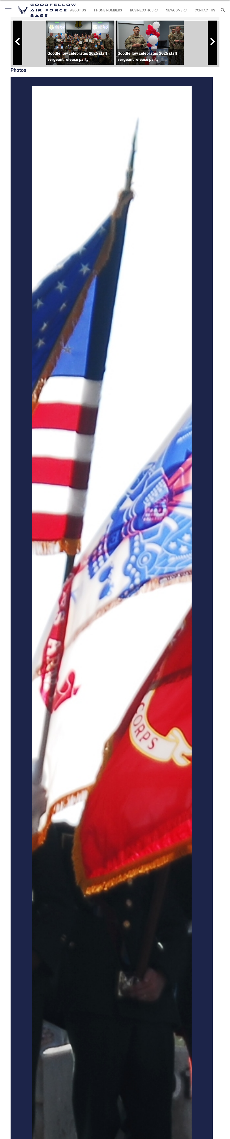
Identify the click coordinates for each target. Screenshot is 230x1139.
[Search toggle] (224, 10)
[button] (7, 10)
